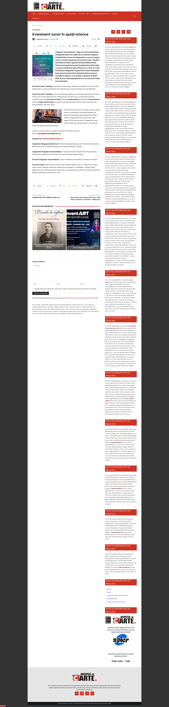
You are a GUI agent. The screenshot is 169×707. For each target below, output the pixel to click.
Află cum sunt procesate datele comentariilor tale (82, 298)
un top (131, 47)
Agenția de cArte (42, 39)
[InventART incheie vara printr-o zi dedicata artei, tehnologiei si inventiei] (83, 229)
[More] (96, 46)
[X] (129, 32)
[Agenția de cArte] (33, 39)
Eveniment (40, 25)
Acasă (34, 25)
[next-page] (36, 253)
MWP (109, 703)
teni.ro (64, 170)
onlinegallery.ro (70, 167)
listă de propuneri (116, 442)
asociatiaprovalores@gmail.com (49, 133)
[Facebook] (113, 32)
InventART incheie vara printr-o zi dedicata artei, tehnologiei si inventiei (83, 247)
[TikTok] (123, 32)
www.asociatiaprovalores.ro (53, 139)
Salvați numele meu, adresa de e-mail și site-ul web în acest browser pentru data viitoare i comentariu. (66, 289)
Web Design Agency (101, 703)
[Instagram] (118, 32)
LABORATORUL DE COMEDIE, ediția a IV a (46, 197)
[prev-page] (33, 253)
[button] (134, 16)
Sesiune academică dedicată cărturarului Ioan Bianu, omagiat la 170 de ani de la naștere (49, 246)
